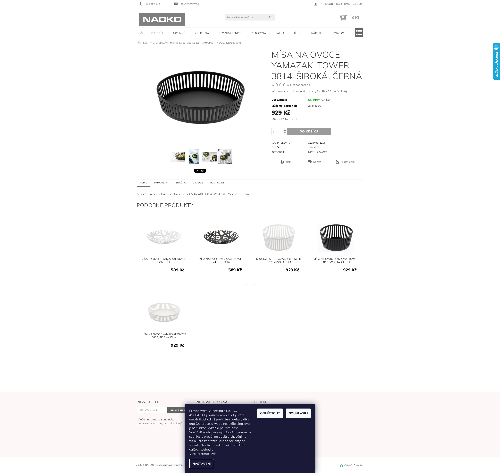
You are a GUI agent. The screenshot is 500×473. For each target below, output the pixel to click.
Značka (181, 182)
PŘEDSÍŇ (157, 33)
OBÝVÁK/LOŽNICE (230, 33)
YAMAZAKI (314, 147)
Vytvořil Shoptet (353, 465)
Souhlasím (298, 413)
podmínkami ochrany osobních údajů (160, 423)
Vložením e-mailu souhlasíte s (160, 421)
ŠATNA (280, 33)
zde (214, 454)
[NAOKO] (162, 19)
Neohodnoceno (300, 85)
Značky (338, 33)
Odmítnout (270, 413)
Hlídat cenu (348, 162)
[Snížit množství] (285, 133)
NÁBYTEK (317, 33)
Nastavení (202, 464)
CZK (355, 3)
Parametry (161, 182)
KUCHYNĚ (178, 33)
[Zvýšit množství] (285, 129)
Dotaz (317, 162)
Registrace (343, 4)
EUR (361, 4)
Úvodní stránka (141, 33)
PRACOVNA (258, 33)
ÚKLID (298, 33)
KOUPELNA (202, 33)
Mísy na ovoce (317, 152)
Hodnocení (217, 182)
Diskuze (198, 182)
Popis (143, 182)
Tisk (288, 162)
